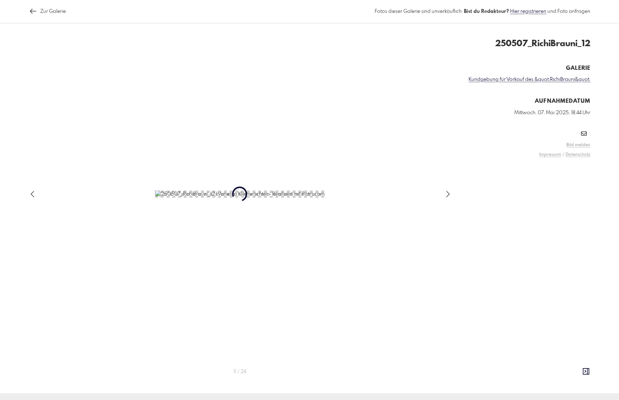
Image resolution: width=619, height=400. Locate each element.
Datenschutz (578, 155)
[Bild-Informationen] (586, 372)
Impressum (550, 155)
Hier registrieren (528, 11)
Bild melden (578, 145)
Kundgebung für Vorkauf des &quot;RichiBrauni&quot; (529, 79)
